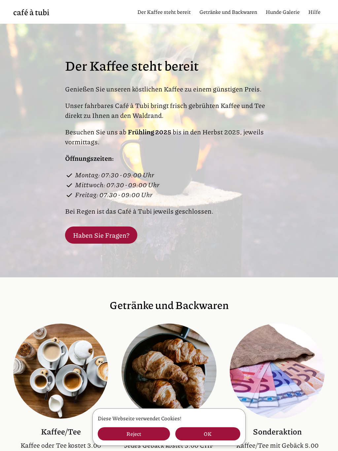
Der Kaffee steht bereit (164, 12)
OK (208, 433)
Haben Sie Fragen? (101, 235)
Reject (133, 433)
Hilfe (314, 12)
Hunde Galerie (283, 12)
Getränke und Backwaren (228, 12)
